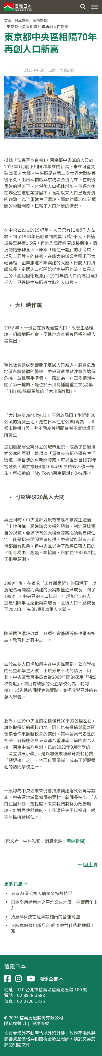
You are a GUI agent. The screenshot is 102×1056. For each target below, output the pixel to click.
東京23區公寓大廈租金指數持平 (41, 893)
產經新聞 (75, 840)
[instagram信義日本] (18, 979)
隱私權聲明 (15, 1023)
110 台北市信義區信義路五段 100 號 (52, 989)
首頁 (8, 20)
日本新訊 (22, 20)
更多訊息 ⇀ (15, 883)
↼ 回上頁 (88, 864)
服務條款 (40, 1023)
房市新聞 (40, 20)
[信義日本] (17, 5)
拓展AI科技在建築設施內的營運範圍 (45, 916)
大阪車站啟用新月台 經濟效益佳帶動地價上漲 (53, 928)
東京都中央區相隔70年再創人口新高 (37, 26)
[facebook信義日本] (7, 979)
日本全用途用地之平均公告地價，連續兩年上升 (54, 905)
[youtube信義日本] (30, 979)
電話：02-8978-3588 (24, 995)
